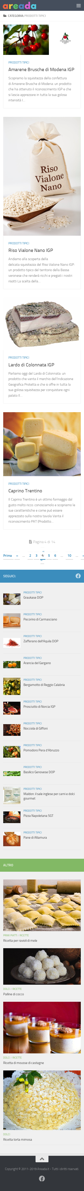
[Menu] (78, 5)
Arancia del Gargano (37, 663)
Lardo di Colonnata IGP (31, 365)
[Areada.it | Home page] (25, 5)
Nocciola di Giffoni (35, 728)
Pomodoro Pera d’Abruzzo (41, 750)
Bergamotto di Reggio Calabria (44, 685)
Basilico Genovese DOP (39, 772)
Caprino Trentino (25, 491)
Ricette (24, 935)
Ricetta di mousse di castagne (23, 1063)
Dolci (6, 989)
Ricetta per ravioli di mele (20, 941)
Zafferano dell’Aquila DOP (40, 641)
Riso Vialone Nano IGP (30, 250)
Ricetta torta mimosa (17, 1140)
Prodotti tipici (18, 62)
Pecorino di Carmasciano (40, 619)
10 (69, 555)
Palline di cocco (13, 994)
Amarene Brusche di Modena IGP (41, 69)
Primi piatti (10, 935)
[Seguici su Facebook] (78, 576)
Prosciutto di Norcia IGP (39, 707)
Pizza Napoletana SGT (38, 816)
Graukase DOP (33, 597)
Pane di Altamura (35, 838)
